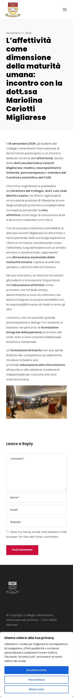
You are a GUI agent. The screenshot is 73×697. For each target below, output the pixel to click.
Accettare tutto (36, 670)
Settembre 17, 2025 (19, 33)
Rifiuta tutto (36, 689)
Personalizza (37, 680)
